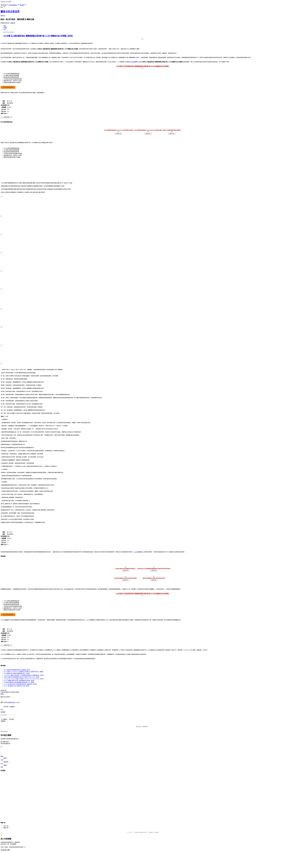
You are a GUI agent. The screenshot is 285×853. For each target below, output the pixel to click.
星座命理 (12, 23)
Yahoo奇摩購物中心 (134, 61)
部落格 (5, 27)
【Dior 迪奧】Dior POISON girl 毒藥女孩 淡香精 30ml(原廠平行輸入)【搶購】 (24, 671)
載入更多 (3, 712)
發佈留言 (3, 721)
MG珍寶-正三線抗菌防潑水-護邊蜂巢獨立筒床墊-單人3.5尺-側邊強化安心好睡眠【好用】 (39, 36)
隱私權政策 (150, 832)
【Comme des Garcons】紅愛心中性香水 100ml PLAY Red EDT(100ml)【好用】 (24, 678)
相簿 (5, 26)
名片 (5, 29)
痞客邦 (10, 702)
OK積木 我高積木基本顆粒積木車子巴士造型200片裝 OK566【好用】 (22, 677)
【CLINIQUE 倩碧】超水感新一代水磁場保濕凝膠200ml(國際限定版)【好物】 (24, 675)
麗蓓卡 (2, 694)
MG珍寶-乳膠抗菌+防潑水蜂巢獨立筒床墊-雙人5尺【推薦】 (19, 682)
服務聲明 (157, 832)
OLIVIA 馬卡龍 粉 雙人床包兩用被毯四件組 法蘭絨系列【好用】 (20, 684)
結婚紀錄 (12, 706)
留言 (13, 702)
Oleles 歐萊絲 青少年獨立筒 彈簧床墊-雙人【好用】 (17, 673)
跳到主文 (3, 15)
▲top (2, 709)
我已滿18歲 (3, 850)
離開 (9, 850)
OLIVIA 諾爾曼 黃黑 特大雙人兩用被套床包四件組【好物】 (19, 680)
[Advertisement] (142, 795)
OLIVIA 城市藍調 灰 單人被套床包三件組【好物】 (17, 686)
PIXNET (131, 832)
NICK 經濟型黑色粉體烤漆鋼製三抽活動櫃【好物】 (17, 670)
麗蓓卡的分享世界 (10, 11)
